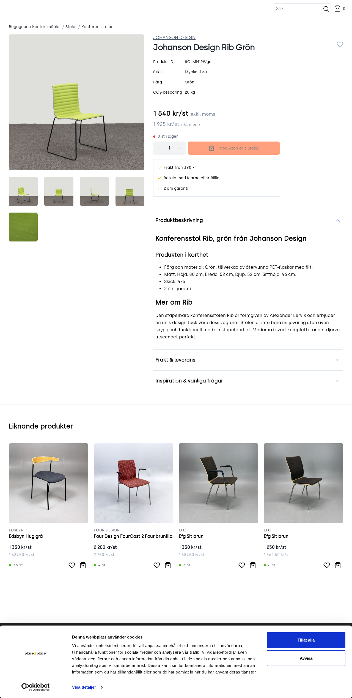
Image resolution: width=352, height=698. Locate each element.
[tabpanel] (76, 102)
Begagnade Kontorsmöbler (35, 27)
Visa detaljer (84, 687)
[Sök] (326, 9)
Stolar (71, 27)
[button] (340, 9)
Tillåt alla (306, 640)
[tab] (23, 191)
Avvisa (306, 658)
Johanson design (174, 37)
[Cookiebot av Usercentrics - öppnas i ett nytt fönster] (36, 687)
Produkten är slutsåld (239, 148)
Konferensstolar (97, 27)
